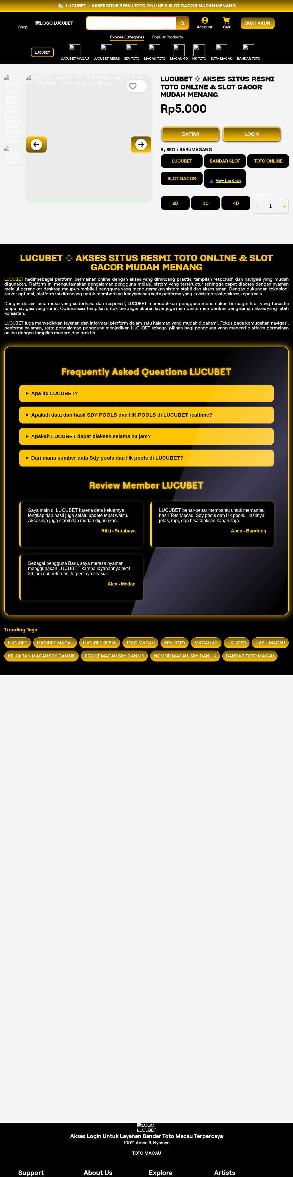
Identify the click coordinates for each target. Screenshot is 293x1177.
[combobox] (131, 23)
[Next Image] (141, 144)
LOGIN (252, 134)
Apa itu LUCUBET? (54, 393)
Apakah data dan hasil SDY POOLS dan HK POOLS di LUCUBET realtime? (121, 415)
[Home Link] (54, 23)
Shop (22, 27)
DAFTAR (190, 134)
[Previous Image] (36, 144)
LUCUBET (13, 279)
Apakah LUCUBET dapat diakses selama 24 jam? (91, 436)
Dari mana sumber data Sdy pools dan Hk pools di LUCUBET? (107, 458)
